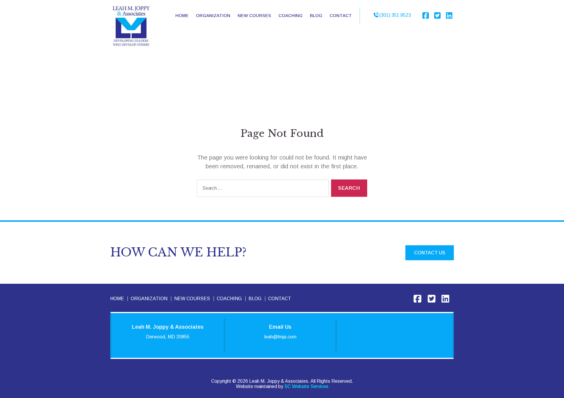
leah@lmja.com (280, 336)
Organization (149, 298)
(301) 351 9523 (395, 15)
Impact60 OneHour (259, 30)
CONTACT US (429, 252)
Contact (341, 15)
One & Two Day (260, 49)
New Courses (254, 15)
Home (182, 15)
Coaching (290, 15)
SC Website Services (306, 386)
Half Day (253, 40)
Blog (316, 15)
